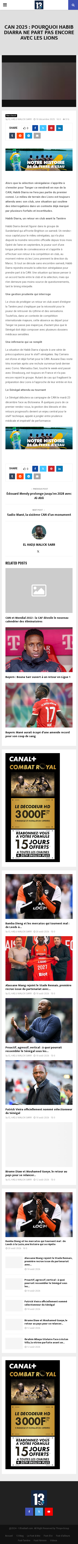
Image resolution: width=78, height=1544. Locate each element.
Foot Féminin (40, 1540)
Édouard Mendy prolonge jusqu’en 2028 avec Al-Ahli (39, 496)
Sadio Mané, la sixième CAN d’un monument (39, 515)
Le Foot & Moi (33, 1536)
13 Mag (20, 1536)
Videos (53, 1540)
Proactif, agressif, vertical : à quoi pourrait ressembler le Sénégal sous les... (33, 1049)
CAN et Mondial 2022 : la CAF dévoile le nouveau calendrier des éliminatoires (36, 619)
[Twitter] (39, 1512)
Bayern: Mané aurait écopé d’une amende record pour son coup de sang (37, 734)
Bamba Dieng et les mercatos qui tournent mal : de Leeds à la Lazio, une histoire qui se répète (35, 1242)
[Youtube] (49, 1512)
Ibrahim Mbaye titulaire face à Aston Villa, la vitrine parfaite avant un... (46, 1341)
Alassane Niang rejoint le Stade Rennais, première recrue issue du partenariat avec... (38, 987)
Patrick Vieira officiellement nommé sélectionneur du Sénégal (38, 1111)
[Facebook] (29, 1512)
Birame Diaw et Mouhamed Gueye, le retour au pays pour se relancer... (36, 1173)
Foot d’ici (48, 1536)
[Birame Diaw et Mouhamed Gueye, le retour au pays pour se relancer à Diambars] (39, 1144)
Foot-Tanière (24, 1540)
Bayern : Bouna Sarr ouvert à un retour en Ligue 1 (37, 677)
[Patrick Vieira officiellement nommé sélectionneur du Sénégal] (39, 1082)
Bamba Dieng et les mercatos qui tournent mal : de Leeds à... (37, 925)
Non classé (11, 116)
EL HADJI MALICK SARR (20, 119)
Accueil (9, 1536)
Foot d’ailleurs (63, 1536)
